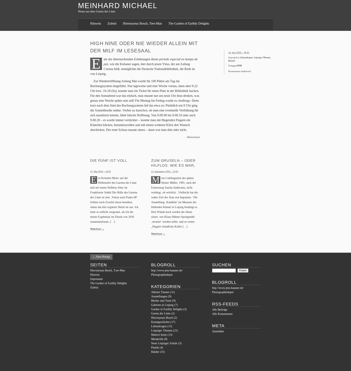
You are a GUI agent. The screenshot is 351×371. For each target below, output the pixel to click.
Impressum (96, 278)
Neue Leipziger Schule (164, 343)
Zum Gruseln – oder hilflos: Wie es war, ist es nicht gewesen (174, 165)
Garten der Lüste (160, 313)
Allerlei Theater (160, 292)
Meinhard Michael (117, 5)
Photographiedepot (162, 274)
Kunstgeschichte (160, 322)
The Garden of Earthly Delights (188, 23)
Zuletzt (111, 23)
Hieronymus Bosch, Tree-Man (142, 23)
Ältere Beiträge (101, 256)
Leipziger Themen (262, 57)
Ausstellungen (159, 296)
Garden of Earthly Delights (166, 309)
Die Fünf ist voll (108, 161)
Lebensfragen (246, 57)
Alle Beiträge (219, 309)
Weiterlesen (97, 229)
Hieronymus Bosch (162, 317)
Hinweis (95, 23)
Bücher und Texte (161, 300)
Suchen (221, 264)
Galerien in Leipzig (162, 304)
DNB (239, 65)
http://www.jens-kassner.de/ (167, 270)
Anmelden (218, 331)
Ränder (231, 60)
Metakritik (157, 339)
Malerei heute (159, 334)
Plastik (155, 347)
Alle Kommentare (222, 313)
